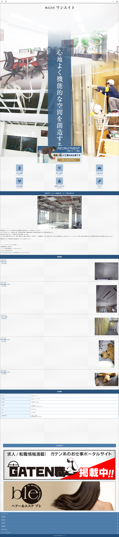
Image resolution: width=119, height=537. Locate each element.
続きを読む (4, 263)
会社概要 (59, 391)
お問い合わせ (4, 529)
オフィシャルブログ (5, 532)
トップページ (4, 513)
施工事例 (3, 520)
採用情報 (3, 526)
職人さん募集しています (5, 284)
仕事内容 (3, 523)
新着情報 (59, 256)
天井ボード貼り (3, 261)
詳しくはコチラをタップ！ (6, 252)
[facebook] (59, 510)
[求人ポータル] (59, 479)
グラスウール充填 (4, 316)
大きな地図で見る (59, 445)
